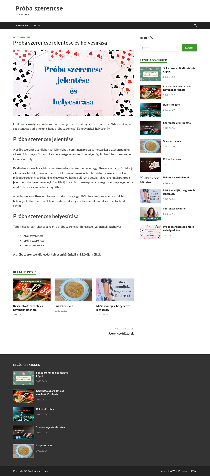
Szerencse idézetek (174, 208)
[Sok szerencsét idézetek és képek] (150, 68)
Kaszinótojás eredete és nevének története (28, 307)
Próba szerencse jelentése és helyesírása (178, 228)
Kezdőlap (22, 25)
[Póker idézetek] (150, 159)
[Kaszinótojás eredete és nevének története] (32, 291)
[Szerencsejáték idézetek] (150, 123)
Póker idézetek (172, 159)
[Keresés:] (168, 47)
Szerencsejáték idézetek (177, 122)
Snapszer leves (64, 306)
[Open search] (195, 25)
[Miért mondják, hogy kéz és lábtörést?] (115, 291)
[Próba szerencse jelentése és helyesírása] (150, 227)
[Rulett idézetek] (150, 105)
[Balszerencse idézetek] (150, 178)
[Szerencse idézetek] (150, 209)
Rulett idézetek (172, 104)
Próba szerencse (39, 8)
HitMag (192, 471)
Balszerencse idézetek (176, 177)
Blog (37, 25)
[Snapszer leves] (73, 291)
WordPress (178, 471)
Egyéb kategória (21, 37)
